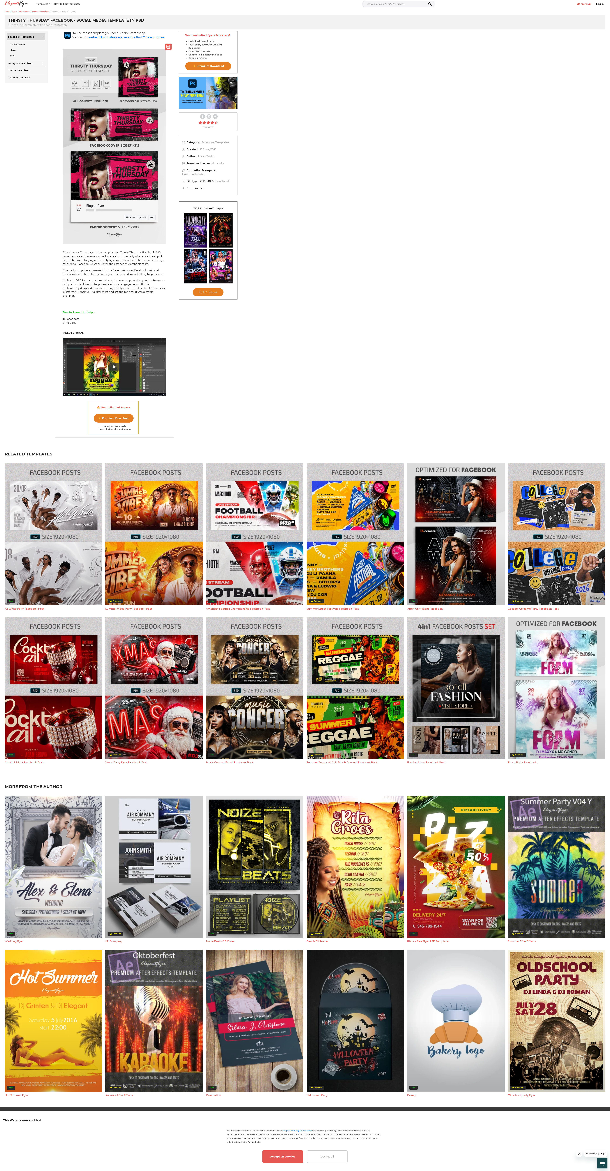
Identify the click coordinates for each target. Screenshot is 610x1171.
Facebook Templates (21, 36)
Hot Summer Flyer (16, 1095)
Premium (586, 4)
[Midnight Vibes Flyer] (195, 230)
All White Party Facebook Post (24, 608)
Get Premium (208, 292)
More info (217, 163)
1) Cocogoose (71, 318)
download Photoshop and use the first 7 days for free (125, 37)
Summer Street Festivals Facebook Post (333, 608)
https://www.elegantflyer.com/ (297, 1130)
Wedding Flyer (14, 941)
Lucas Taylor (206, 156)
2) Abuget (69, 322)
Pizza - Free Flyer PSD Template (427, 941)
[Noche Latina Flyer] (221, 230)
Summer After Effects (522, 941)
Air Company (113, 941)
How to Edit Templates (67, 4)
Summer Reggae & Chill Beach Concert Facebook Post (342, 762)
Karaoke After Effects (119, 1095)
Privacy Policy (254, 1142)
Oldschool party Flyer (521, 1095)
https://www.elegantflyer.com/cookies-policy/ (314, 1138)
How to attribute (193, 174)
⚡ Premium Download (113, 418)
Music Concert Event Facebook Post (229, 762)
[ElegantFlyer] (16, 4)
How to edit (222, 181)
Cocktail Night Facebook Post (24, 762)
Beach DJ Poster (317, 941)
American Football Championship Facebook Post (238, 608)
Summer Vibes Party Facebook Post (128, 608)
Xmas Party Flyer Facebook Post (126, 762)
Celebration (213, 1095)
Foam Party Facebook (522, 762)
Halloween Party (317, 1095)
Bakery (411, 1095)
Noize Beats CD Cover (220, 941)
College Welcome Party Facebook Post (533, 608)
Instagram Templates (20, 63)
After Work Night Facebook (425, 608)
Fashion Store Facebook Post (426, 762)
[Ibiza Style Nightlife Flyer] (195, 266)
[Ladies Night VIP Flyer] (221, 266)
